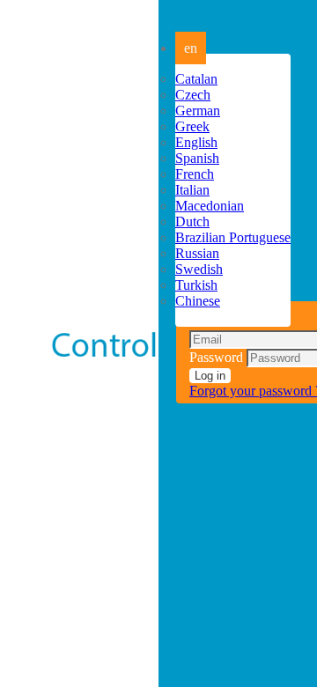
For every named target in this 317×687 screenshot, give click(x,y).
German (197, 110)
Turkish (196, 284)
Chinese (197, 300)
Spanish (197, 158)
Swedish (199, 269)
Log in (210, 375)
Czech (192, 94)
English (196, 142)
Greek (192, 126)
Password (216, 357)
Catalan (196, 78)
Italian (192, 189)
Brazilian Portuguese (233, 237)
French (194, 173)
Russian (197, 253)
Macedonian (209, 205)
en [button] (190, 48)
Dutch (192, 221)
